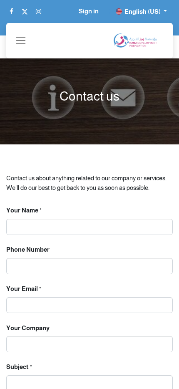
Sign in (89, 11)
